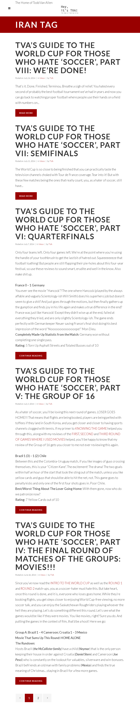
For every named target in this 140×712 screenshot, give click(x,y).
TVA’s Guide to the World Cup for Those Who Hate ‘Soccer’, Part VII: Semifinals (68, 141)
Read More (26, 113)
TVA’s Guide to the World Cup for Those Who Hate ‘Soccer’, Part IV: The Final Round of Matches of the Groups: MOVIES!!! (68, 546)
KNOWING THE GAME (91, 428)
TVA (51, 78)
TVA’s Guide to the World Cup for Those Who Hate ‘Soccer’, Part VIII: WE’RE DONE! (68, 58)
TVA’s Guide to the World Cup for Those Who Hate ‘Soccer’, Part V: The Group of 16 (68, 383)
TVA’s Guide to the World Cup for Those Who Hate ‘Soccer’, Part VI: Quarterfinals (68, 224)
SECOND (86, 434)
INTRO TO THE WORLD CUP (70, 583)
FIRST (75, 434)
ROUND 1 (115, 583)
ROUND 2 (27, 588)
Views (42, 78)
